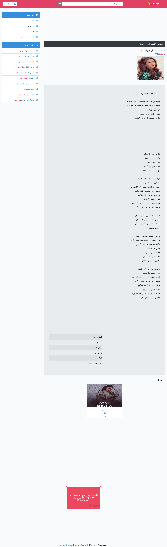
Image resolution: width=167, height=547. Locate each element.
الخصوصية (63, 545)
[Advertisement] (104, 25)
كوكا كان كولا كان (28, 100)
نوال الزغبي (23, 51)
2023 (160, 54)
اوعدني (32, 21)
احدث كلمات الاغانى (31, 45)
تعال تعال (31, 26)
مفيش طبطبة (29, 73)
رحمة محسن (21, 95)
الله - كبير (30, 51)
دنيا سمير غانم (138, 51)
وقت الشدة (30, 56)
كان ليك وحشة (29, 62)
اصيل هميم (21, 67)
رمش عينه (30, 78)
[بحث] (60, 4)
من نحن (76, 545)
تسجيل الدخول (9, 4)
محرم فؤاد (23, 78)
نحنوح (32, 31)
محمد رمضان (20, 73)
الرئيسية (160, 44)
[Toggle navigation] (162, 4)
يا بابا (32, 89)
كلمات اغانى (151, 44)
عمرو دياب (27, 89)
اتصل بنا (70, 545)
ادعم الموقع (84, 545)
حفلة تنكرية (30, 95)
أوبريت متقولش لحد (27, 37)
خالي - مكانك (29, 67)
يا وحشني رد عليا (28, 84)
